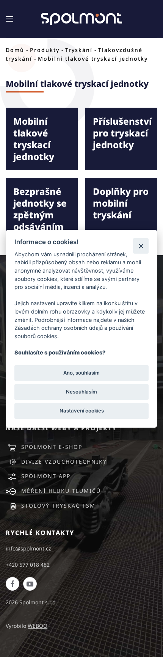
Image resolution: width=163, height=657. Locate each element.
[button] (9, 19)
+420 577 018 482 (28, 564)
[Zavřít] (141, 246)
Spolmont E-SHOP (51, 446)
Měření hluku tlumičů (61, 490)
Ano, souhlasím (81, 373)
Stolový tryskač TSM (58, 505)
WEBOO (37, 625)
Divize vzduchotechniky (64, 461)
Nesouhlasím (81, 392)
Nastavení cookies (82, 411)
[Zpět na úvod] (81, 19)
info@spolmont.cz (28, 548)
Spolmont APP (46, 476)
